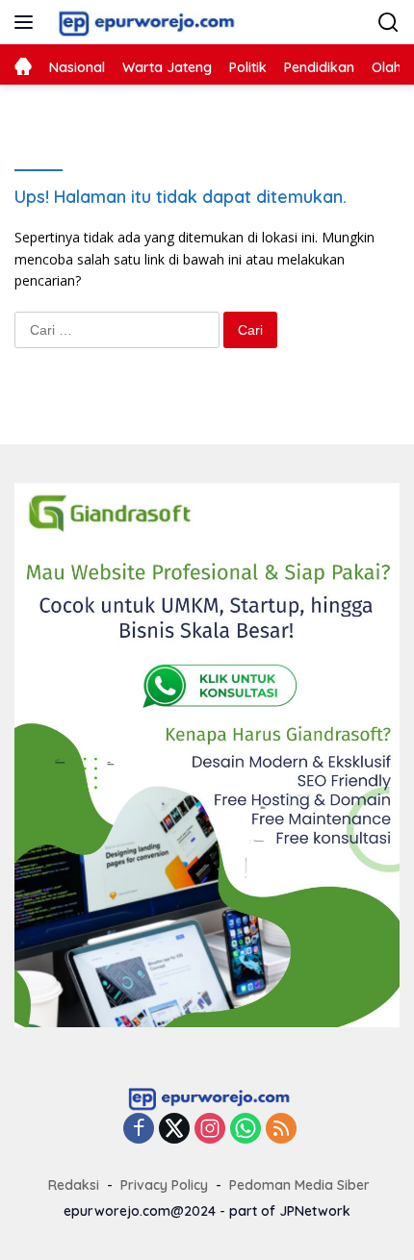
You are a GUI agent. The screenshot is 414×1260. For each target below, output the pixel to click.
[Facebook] (138, 1130)
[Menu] (27, 22)
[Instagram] (209, 1130)
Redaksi (73, 1185)
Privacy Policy (164, 1185)
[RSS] (281, 1130)
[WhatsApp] (245, 1130)
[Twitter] (174, 1130)
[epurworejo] (142, 22)
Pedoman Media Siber (299, 1185)
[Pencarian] (388, 22)
